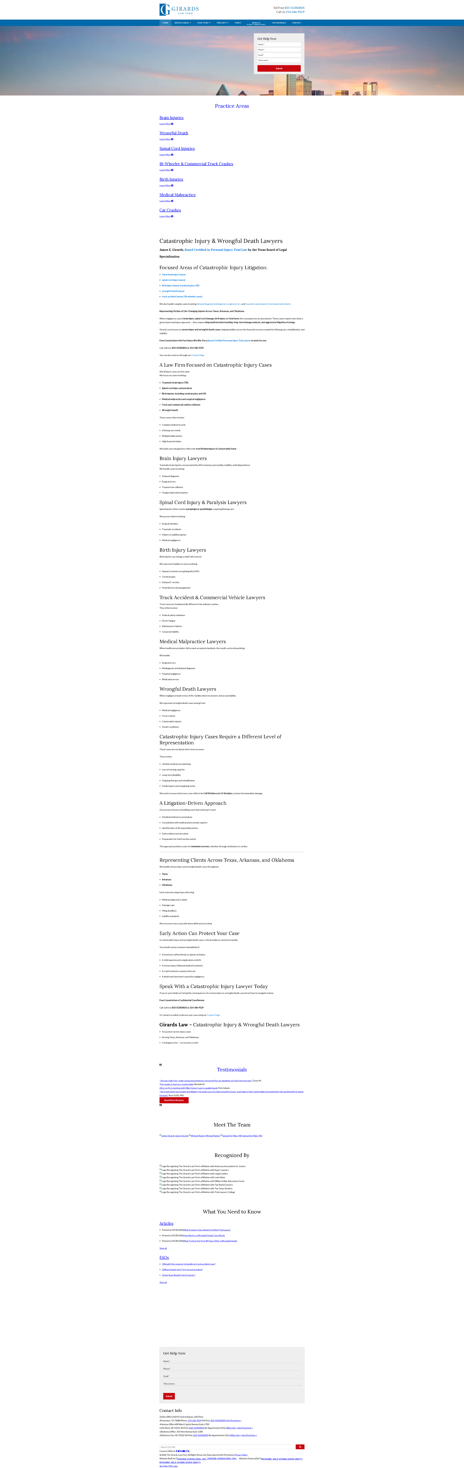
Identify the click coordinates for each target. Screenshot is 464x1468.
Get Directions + (233, 1420)
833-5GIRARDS (294, 7)
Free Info (221, 23)
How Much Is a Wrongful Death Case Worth (204, 1235)
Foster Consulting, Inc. (222, 1458)
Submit (279, 68)
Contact (296, 23)
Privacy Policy (241, 1454)
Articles (166, 1223)
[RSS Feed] (188, 1451)
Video (238, 23)
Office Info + (231, 1428)
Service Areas (181, 23)
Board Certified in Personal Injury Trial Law (216, 250)
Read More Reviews (174, 1100)
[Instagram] (186, 1451)
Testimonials (279, 23)
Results (256, 23)
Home (165, 23)
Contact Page (197, 355)
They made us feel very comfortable (176, 1084)
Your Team (202, 23)
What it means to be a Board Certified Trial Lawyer (207, 1230)
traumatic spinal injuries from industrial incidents (268, 304)
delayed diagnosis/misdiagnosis (211, 304)
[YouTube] (183, 1451)
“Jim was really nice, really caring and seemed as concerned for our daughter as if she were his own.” (206, 1080)
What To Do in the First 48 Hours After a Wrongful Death (210, 1241)
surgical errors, (234, 304)
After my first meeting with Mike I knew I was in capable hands (189, 1088)
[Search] (300, 1446)
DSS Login (173, 1466)
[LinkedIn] (181, 1451)
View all (163, 1248)
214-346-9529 (295, 12)
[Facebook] (177, 1451)
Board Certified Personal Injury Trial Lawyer (229, 340)
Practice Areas (232, 106)
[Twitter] (179, 1451)
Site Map (164, 1466)
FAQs (164, 1257)
